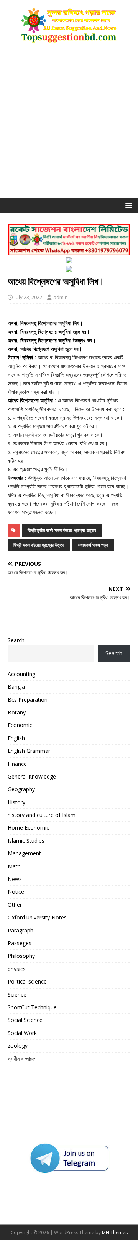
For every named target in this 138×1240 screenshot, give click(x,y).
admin (60, 297)
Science (17, 994)
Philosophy (21, 955)
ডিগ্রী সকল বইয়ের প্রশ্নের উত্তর (38, 545)
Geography (21, 789)
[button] (127, 205)
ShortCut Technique (32, 1007)
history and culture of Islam (42, 814)
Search (16, 640)
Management (24, 853)
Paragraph (20, 930)
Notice (16, 891)
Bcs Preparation (28, 699)
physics (17, 968)
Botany (17, 712)
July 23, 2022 (28, 297)
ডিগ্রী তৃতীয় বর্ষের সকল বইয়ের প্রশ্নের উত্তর (62, 530)
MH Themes (115, 1232)
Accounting (21, 674)
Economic (20, 725)
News (15, 879)
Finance (17, 763)
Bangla (16, 686)
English (16, 738)
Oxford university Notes (37, 917)
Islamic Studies (26, 840)
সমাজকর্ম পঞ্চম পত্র (93, 545)
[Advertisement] (69, 125)
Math (14, 866)
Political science (27, 981)
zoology (18, 1045)
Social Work (22, 1033)
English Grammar (29, 750)
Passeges (19, 943)
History (16, 802)
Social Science (25, 1019)
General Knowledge (32, 776)
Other (15, 904)
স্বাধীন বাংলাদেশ (22, 1058)
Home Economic (28, 827)
